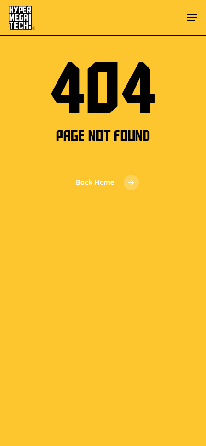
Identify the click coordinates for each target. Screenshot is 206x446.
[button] (192, 17)
